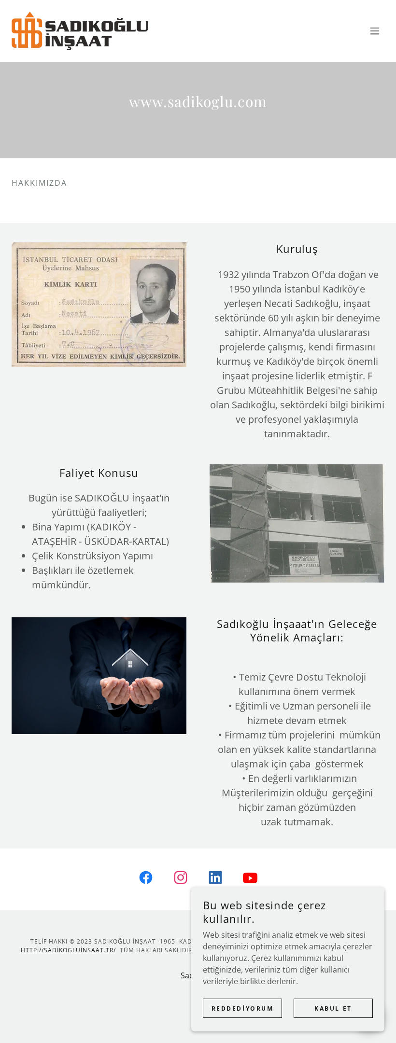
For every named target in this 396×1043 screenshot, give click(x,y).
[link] (80, 31)
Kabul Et (333, 1008)
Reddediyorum (243, 1008)
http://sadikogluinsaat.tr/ (68, 950)
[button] (374, 31)
